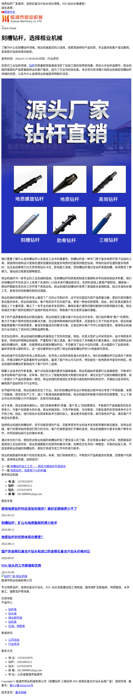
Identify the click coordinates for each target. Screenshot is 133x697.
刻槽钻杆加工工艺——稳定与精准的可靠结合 (38, 466)
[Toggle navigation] (2, 26)
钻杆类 (12, 609)
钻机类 (12, 621)
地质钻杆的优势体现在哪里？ (22, 537)
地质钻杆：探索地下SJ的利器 (28, 470)
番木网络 (20, 692)
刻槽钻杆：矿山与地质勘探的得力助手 (29, 523)
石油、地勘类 (16, 626)
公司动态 (13, 639)
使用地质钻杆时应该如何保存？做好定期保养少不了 (39, 509)
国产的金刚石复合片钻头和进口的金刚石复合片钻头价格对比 (45, 551)
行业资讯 (13, 644)
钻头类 (12, 613)
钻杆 (32, 65)
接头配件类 (15, 617)
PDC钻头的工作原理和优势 (21, 565)
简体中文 (9, 12)
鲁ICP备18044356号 (21, 685)
